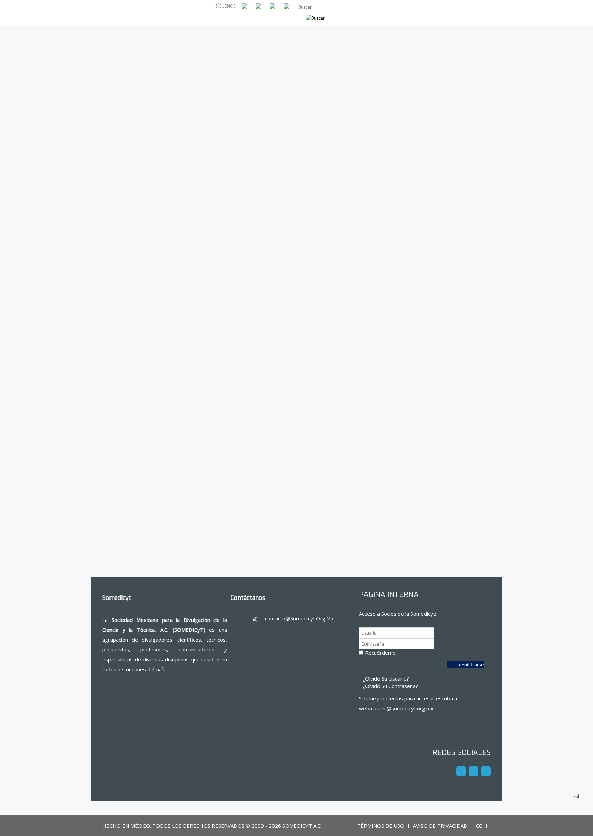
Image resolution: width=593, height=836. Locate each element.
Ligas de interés (118, 250)
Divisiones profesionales (128, 128)
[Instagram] (486, 771)
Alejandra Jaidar (117, 158)
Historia (108, 135)
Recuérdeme (380, 652)
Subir (578, 796)
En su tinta (111, 288)
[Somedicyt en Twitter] (258, 6)
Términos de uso (380, 826)
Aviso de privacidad (440, 826)
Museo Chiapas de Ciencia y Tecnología (145, 258)
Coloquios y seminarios (126, 67)
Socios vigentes (117, 89)
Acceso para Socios (121, 82)
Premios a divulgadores (127, 143)
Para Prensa (113, 349)
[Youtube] (473, 771)
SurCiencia (111, 326)
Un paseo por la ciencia (126, 303)
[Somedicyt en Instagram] (286, 6)
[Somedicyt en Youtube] (272, 6)
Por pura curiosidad (122, 295)
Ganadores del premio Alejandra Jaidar (144, 166)
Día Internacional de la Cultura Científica (145, 235)
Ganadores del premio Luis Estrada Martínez (152, 188)
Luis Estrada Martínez (125, 181)
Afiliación (109, 59)
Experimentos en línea (125, 243)
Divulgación (170, 388)
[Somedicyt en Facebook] (244, 6)
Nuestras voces (118, 310)
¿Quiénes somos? (120, 105)
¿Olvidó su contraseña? (390, 686)
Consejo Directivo (120, 120)
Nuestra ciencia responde (129, 265)
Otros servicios (117, 219)
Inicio (143, 388)
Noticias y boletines (122, 341)
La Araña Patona (118, 280)
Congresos (112, 113)
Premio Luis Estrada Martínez (134, 173)
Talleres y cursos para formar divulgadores (150, 212)
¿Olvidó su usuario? (386, 678)
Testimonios (114, 74)
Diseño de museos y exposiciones (139, 204)
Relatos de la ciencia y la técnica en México (149, 318)
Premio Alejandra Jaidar (126, 151)
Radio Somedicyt (119, 273)
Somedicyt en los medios (128, 356)
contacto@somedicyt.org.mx (299, 618)
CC (479, 826)
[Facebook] (461, 771)
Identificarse (471, 665)
